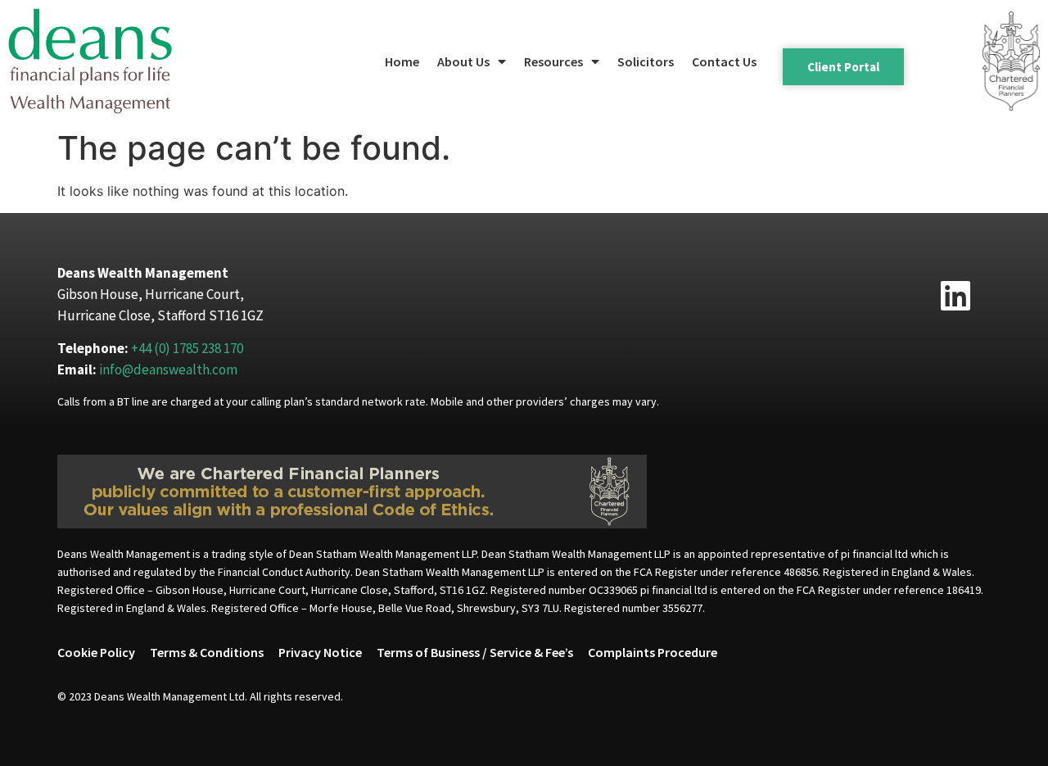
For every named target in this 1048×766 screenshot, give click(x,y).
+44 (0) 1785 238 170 (187, 348)
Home (402, 61)
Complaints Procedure (652, 652)
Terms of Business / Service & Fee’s (475, 652)
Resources (553, 61)
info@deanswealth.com (168, 369)
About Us (463, 61)
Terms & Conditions (207, 652)
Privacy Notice (320, 652)
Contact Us (724, 61)
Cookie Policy (96, 652)
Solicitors (645, 61)
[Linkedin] (955, 295)
